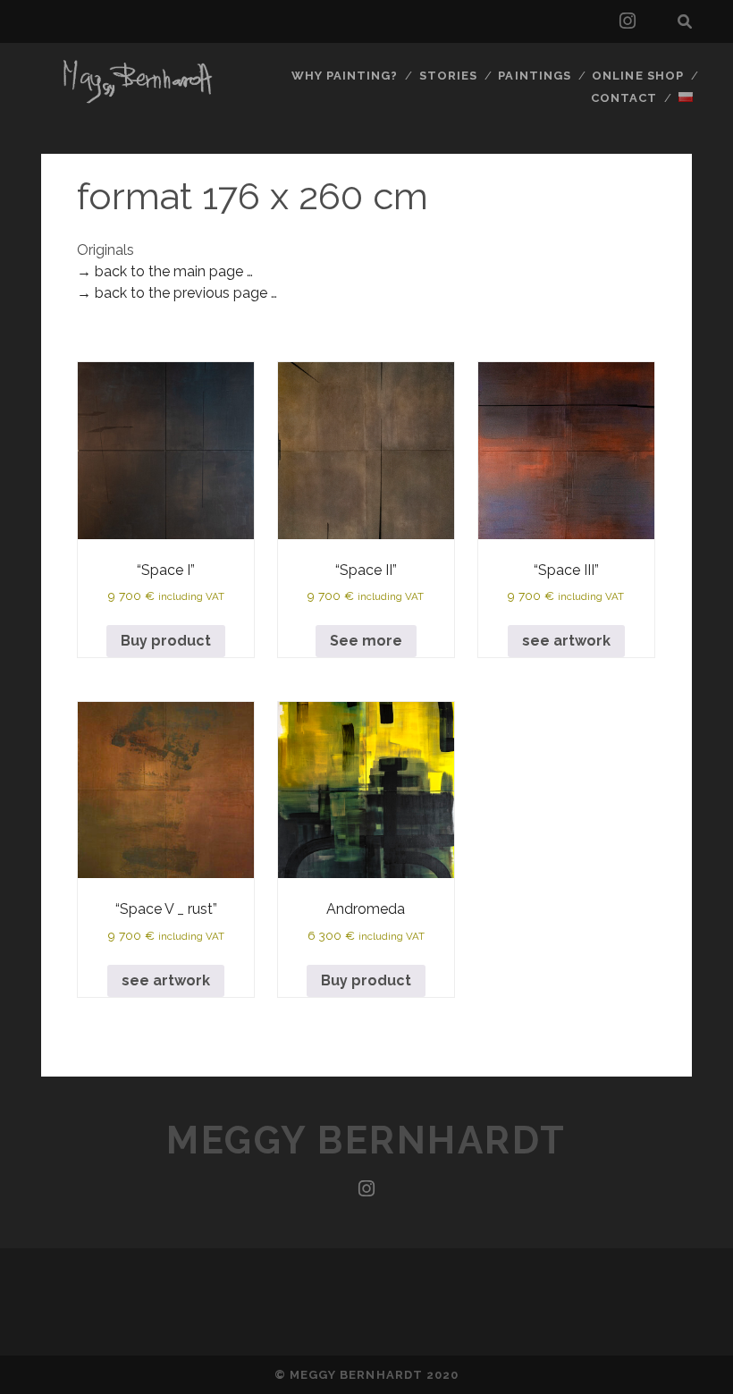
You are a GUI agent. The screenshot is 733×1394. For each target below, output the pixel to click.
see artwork (566, 640)
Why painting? (345, 75)
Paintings (534, 75)
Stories (448, 75)
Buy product (166, 640)
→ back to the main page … (165, 271)
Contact (624, 98)
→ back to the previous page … (177, 292)
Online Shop (637, 75)
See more (366, 640)
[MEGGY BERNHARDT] (134, 100)
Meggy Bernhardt (366, 1140)
